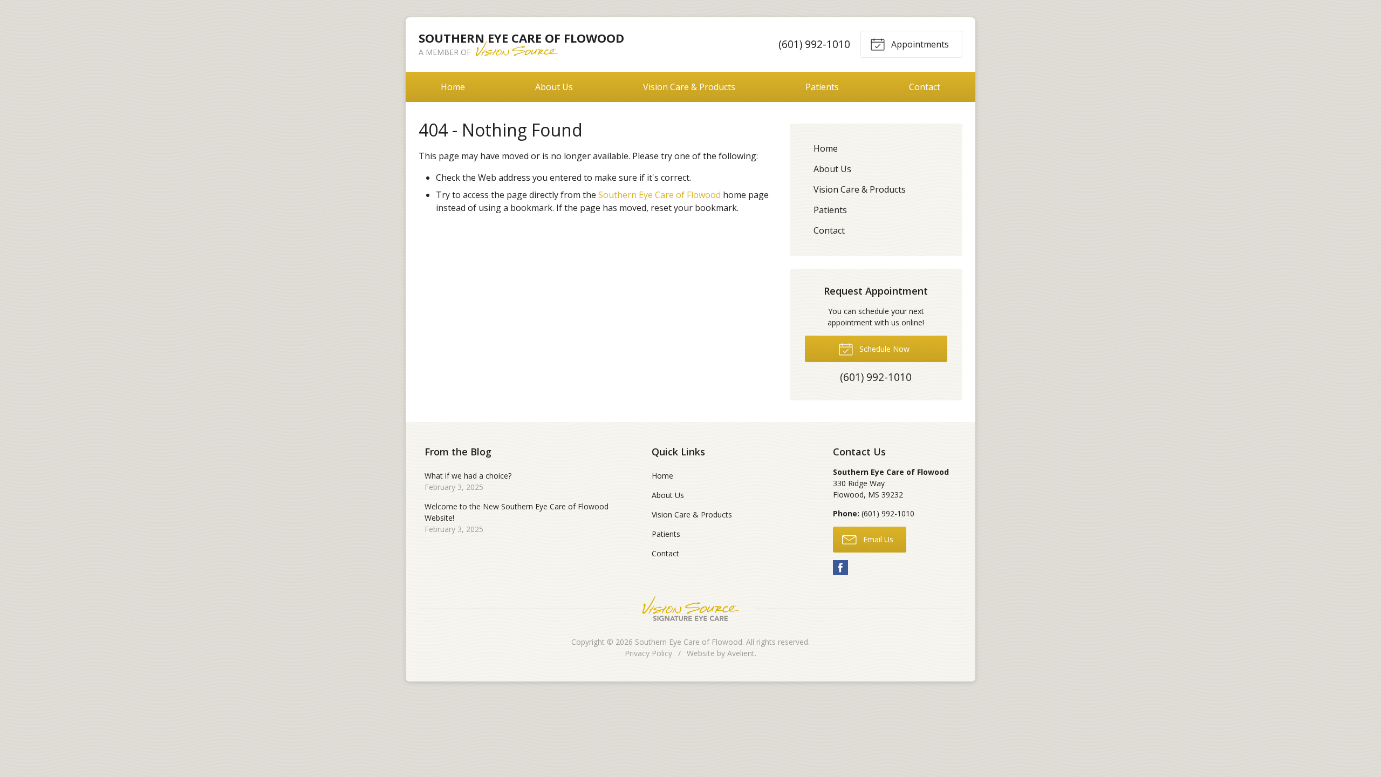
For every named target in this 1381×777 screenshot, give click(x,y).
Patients (822, 87)
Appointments (919, 44)
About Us (554, 87)
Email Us (877, 539)
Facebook (840, 567)
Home (453, 87)
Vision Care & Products (689, 87)
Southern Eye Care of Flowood (659, 195)
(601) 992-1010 (814, 44)
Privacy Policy (648, 653)
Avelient (741, 653)
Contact (924, 87)
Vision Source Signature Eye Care (690, 608)
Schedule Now (883, 349)
